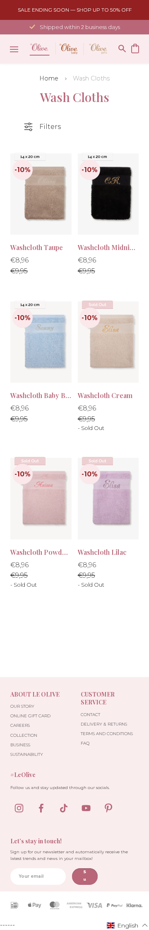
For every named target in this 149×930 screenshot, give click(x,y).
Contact (90, 714)
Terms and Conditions (107, 733)
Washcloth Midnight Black (108, 247)
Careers (20, 725)
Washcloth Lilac (102, 552)
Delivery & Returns (104, 724)
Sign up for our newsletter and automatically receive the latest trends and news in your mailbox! (69, 855)
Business (20, 745)
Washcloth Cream (105, 395)
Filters (50, 127)
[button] (127, 925)
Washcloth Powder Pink (41, 552)
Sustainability (26, 754)
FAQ (85, 743)
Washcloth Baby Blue (41, 395)
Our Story (22, 706)
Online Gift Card (30, 716)
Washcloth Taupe (36, 247)
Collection (23, 735)
